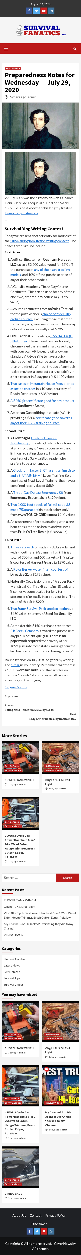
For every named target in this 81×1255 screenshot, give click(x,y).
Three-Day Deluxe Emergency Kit (38, 492)
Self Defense (13, 68)
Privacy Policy (55, 1215)
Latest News (12, 965)
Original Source (16, 687)
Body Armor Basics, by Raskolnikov (52, 716)
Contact (36, 1215)
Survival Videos (13, 770)
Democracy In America (21, 213)
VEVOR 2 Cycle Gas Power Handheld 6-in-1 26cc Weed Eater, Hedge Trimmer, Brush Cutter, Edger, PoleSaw (40, 915)
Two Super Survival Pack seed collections (40, 608)
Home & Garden (14, 959)
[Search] (75, 49)
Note (15, 696)
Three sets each (22, 547)
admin (32, 97)
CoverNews (63, 1243)
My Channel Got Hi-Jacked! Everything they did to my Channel (38, 926)
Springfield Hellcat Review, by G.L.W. (29, 707)
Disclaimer (39, 1224)
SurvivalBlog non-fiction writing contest (39, 241)
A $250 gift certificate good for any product (42, 401)
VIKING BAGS (13, 934)
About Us (19, 1215)
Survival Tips (12, 978)
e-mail (15, 665)
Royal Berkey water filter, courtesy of (40, 569)
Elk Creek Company (24, 631)
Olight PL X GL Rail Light (19, 906)
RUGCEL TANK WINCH (19, 780)
